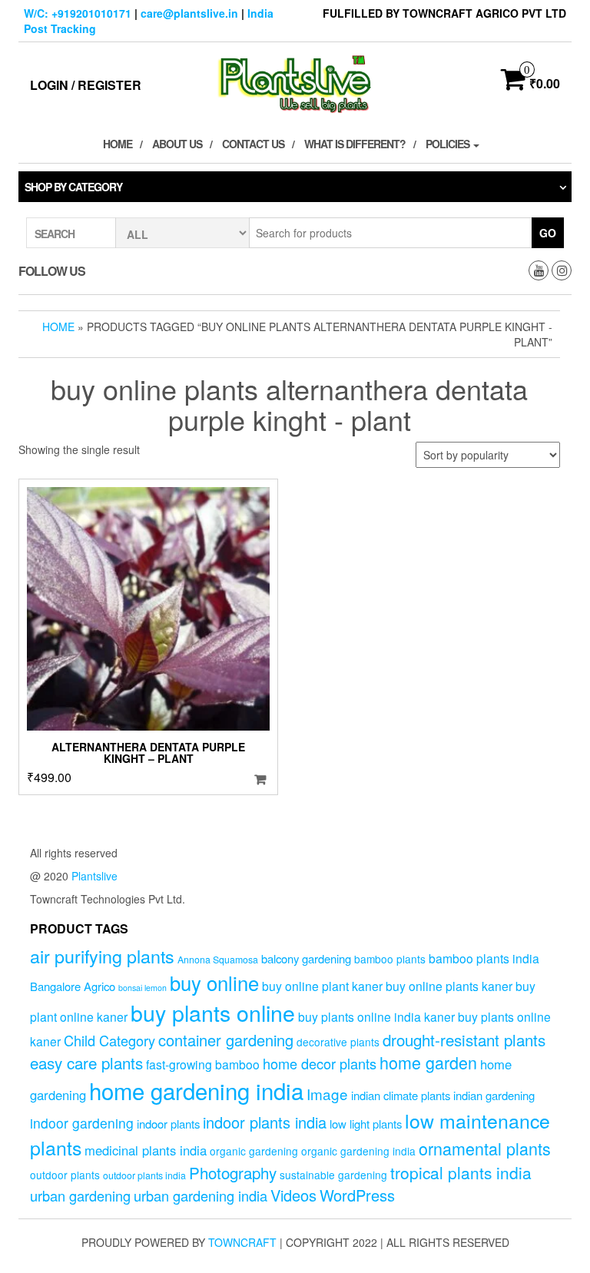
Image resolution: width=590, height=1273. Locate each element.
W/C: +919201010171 (77, 13)
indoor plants (168, 1124)
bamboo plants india (484, 958)
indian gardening (494, 1095)
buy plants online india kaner (376, 1016)
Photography (233, 1172)
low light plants (366, 1124)
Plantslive (94, 875)
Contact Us (253, 143)
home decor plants (319, 1063)
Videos (293, 1195)
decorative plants (338, 1041)
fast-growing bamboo (203, 1064)
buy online (214, 982)
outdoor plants (65, 1174)
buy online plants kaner (449, 985)
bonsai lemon (142, 987)
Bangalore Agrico (72, 986)
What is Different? (355, 143)
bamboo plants (390, 958)
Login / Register (85, 85)
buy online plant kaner (322, 985)
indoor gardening (82, 1122)
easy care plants (86, 1062)
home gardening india (196, 1090)
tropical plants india (461, 1172)
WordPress (357, 1195)
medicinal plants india (146, 1150)
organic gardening (254, 1151)
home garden (428, 1062)
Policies (449, 143)
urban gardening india (200, 1195)
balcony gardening (306, 958)
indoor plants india (264, 1122)
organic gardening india (358, 1151)
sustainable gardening (333, 1174)
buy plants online (213, 1012)
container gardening (225, 1040)
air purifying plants (102, 956)
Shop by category (73, 186)
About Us (177, 143)
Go (547, 232)
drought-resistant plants (464, 1039)
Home (117, 143)
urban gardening (80, 1195)
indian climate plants (400, 1095)
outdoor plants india (144, 1175)
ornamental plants (485, 1148)
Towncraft (242, 1242)
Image (327, 1093)
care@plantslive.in (189, 13)
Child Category (109, 1040)
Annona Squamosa (217, 959)
